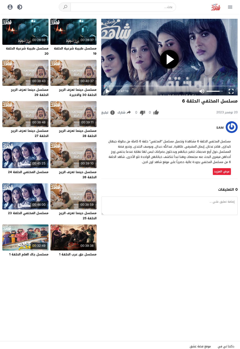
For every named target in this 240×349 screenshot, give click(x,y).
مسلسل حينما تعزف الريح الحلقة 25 (78, 215)
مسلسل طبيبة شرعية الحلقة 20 (27, 51)
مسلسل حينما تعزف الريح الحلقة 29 (30, 92)
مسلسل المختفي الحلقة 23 (28, 213)
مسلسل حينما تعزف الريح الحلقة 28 (78, 133)
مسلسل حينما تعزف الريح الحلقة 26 (78, 174)
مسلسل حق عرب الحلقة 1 (78, 254)
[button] (65, 7)
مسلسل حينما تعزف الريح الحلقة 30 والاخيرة (78, 92)
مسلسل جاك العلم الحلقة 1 (29, 254)
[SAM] (232, 132)
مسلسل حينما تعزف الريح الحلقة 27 (30, 133)
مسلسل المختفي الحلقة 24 (28, 172)
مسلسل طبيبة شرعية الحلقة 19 (75, 51)
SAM (220, 127)
